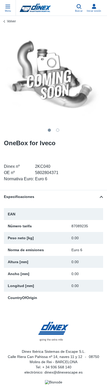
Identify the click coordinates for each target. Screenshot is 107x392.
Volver (11, 21)
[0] (53, 76)
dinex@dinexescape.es (63, 372)
